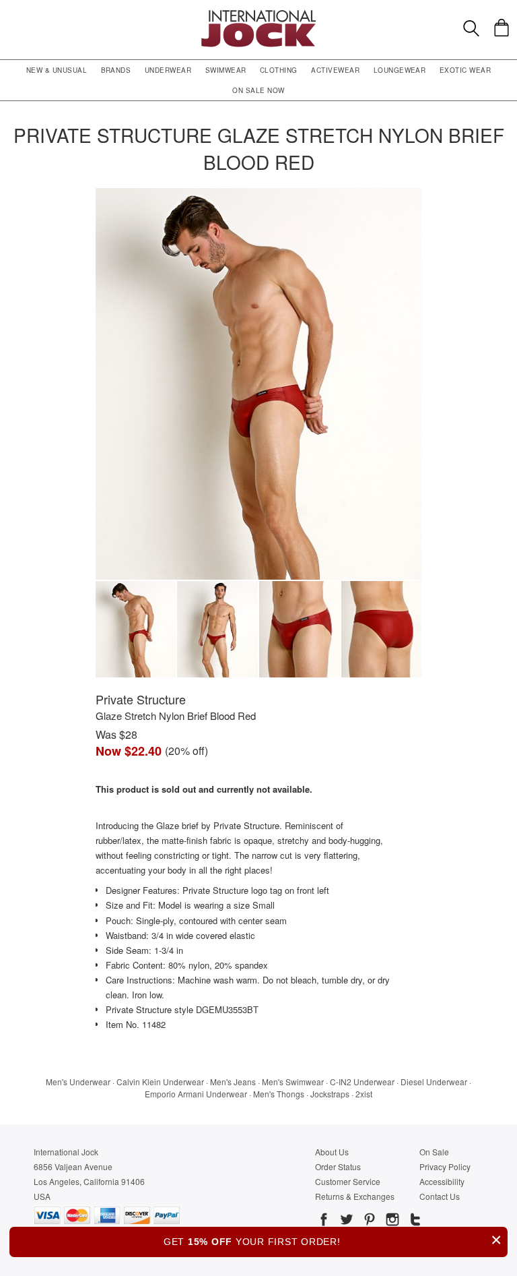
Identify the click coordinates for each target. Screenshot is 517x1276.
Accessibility (441, 1181)
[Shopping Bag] (501, 27)
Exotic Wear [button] (465, 70)
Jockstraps (329, 1093)
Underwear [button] (168, 70)
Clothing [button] (279, 70)
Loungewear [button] (400, 70)
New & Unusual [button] (56, 70)
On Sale (434, 1151)
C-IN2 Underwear (362, 1081)
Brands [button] (116, 70)
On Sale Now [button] (258, 90)
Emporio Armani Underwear (196, 1093)
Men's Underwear (78, 1081)
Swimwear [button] (225, 70)
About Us (332, 1151)
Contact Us (439, 1196)
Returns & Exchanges (354, 1196)
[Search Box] (471, 28)
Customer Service (347, 1181)
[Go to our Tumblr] (414, 1221)
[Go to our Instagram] (391, 1221)
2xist (363, 1093)
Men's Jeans (233, 1081)
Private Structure (141, 699)
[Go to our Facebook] (324, 1221)
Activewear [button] (335, 70)
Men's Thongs (278, 1093)
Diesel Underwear (434, 1081)
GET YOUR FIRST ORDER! (333, 1239)
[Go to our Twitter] (345, 1221)
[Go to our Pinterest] (368, 1221)
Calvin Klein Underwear (160, 1081)
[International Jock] (258, 14)
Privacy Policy (445, 1166)
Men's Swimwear (293, 1081)
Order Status (338, 1166)
